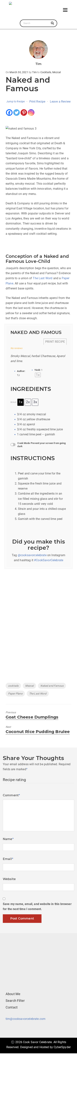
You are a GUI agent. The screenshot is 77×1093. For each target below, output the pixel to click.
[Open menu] (65, 10)
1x (20, 402)
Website (9, 879)
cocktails (13, 685)
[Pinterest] (24, 112)
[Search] (52, 23)
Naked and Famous (52, 685)
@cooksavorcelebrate (32, 555)
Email (8, 859)
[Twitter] (16, 112)
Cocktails (45, 72)
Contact (12, 1007)
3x (35, 402)
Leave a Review (60, 101)
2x (28, 402)
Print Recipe (37, 101)
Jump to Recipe (15, 101)
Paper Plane (15, 693)
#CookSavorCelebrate (48, 560)
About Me (13, 994)
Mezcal (56, 72)
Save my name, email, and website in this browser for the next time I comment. (37, 906)
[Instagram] (31, 112)
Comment (11, 795)
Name (8, 839)
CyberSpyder (62, 1047)
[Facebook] (9, 112)
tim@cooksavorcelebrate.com (25, 1019)
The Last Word (42, 278)
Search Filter (15, 1001)
